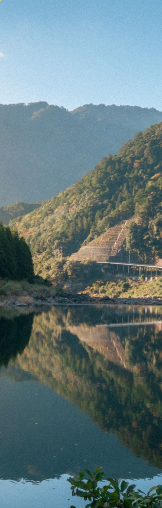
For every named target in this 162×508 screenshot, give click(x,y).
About (89, 1)
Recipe (94, 1)
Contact (103, 1)
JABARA (59, 1)
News (98, 1)
